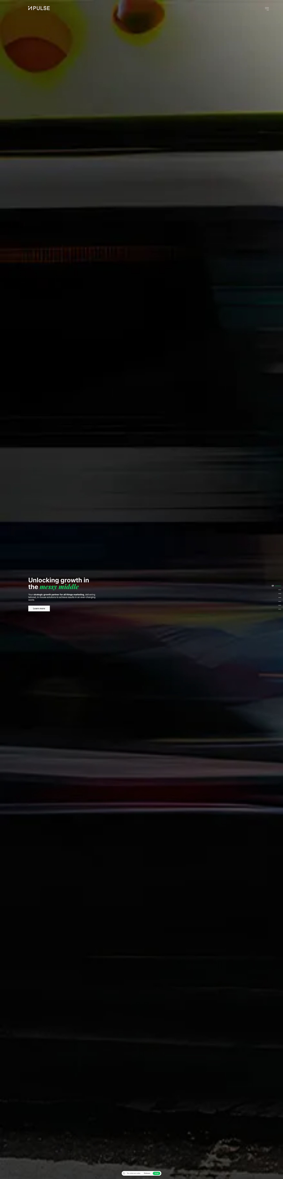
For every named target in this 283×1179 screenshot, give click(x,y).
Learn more (39, 608)
